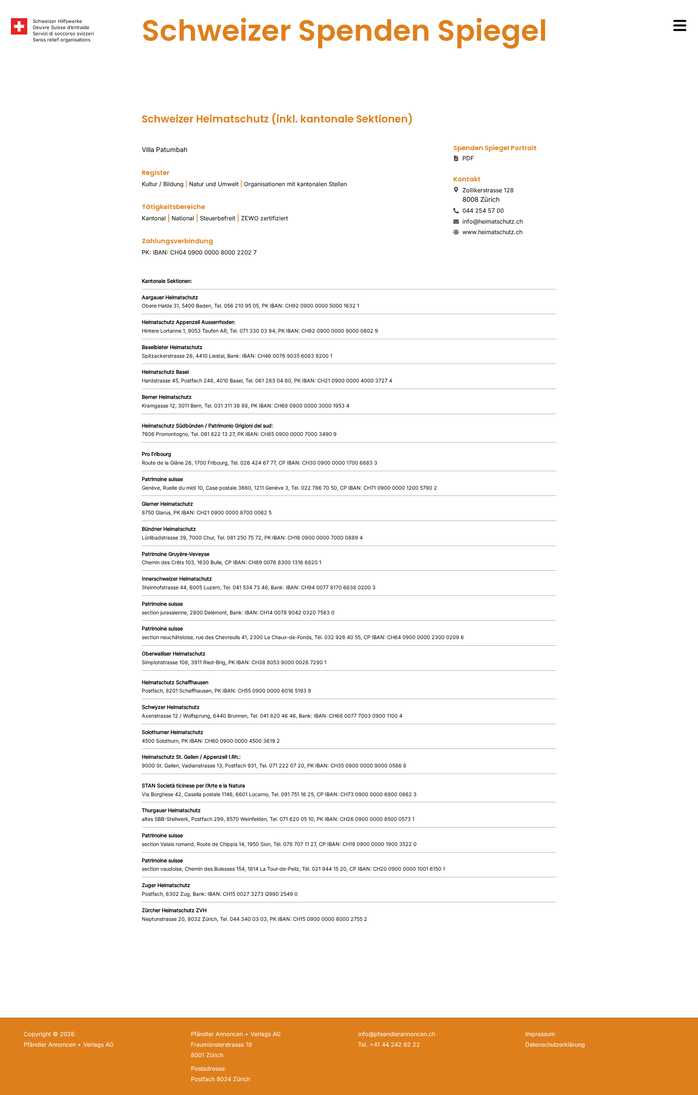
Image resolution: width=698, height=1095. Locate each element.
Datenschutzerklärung (555, 1044)
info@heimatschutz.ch (492, 221)
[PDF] (456, 158)
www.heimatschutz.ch (492, 232)
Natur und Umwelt (213, 184)
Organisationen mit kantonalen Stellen (295, 184)
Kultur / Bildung (163, 184)
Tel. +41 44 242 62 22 (389, 1044)
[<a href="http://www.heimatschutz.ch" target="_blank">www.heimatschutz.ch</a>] (456, 232)
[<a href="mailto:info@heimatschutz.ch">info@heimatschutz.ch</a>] (456, 221)
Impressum (540, 1034)
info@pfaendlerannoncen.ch (396, 1034)
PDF (468, 158)
